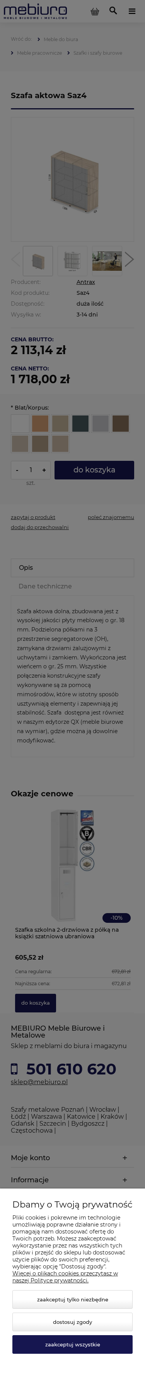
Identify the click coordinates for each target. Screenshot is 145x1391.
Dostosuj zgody (72, 1322)
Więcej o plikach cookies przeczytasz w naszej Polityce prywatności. (65, 1277)
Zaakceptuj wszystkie (72, 1344)
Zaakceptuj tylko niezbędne (72, 1299)
